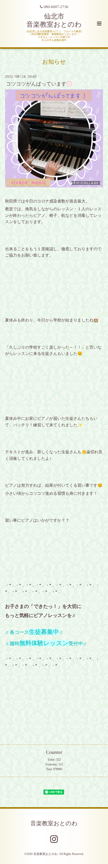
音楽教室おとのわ (54, 823)
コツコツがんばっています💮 (39, 84)
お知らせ (54, 61)
